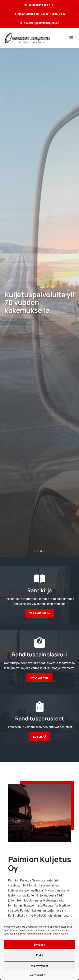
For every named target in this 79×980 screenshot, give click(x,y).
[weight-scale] (39, 642)
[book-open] (39, 578)
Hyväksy (39, 944)
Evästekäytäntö (38, 974)
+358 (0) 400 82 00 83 (52, 13)
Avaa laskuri (39, 677)
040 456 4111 (46, 4)
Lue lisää (39, 736)
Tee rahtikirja (39, 613)
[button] (35, 551)
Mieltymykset (39, 966)
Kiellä (39, 955)
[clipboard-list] (39, 706)
